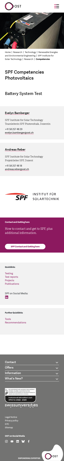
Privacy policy (11, 420)
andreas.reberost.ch (17, 169)
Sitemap (9, 427)
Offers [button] (9, 368)
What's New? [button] (14, 378)
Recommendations (15, 322)
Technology (30, 52)
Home (8, 52)
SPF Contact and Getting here (25, 246)
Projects (9, 280)
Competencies (43, 59)
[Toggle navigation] (56, 6)
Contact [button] (10, 362)
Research (17, 52)
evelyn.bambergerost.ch (19, 132)
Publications (12, 284)
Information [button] (13, 373)
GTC (7, 424)
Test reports (11, 277)
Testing (9, 273)
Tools (8, 319)
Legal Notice (11, 417)
